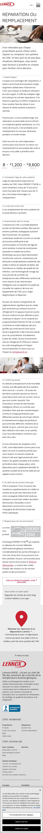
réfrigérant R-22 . (20, 352)
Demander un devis (9, 750)
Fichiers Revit (7, 772)
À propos (5, 785)
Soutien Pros (26, 728)
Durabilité (25, 785)
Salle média (6, 736)
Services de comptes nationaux (14, 775)
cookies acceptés (21, 828)
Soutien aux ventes (9, 766)
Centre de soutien (9, 730)
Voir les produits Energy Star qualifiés (21, 581)
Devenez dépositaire (29, 730)
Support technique (9, 769)
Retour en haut (23, 655)
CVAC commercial (12, 741)
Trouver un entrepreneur (11, 764)
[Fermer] (40, 790)
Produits (5, 728)
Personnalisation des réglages (21, 815)
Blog (4, 733)
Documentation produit (11, 753)
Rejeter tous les (21, 822)
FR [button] (31, 5)
